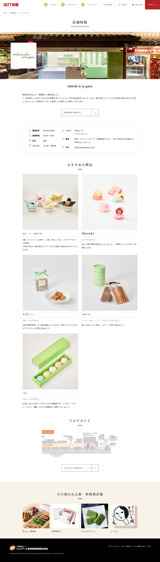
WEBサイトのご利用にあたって (137, 546)
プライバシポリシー (115, 546)
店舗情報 (13, 13)
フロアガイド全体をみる (73, 468)
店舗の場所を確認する (72, 112)
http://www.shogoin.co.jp (84, 147)
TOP (5, 13)
